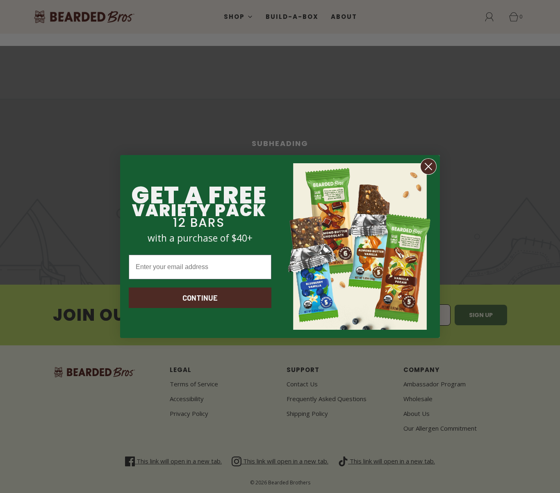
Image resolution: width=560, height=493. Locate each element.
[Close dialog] (428, 166)
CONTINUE (200, 297)
